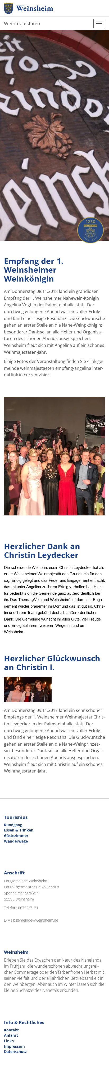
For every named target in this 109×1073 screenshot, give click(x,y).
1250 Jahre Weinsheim (90, 230)
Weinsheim (34, 8)
